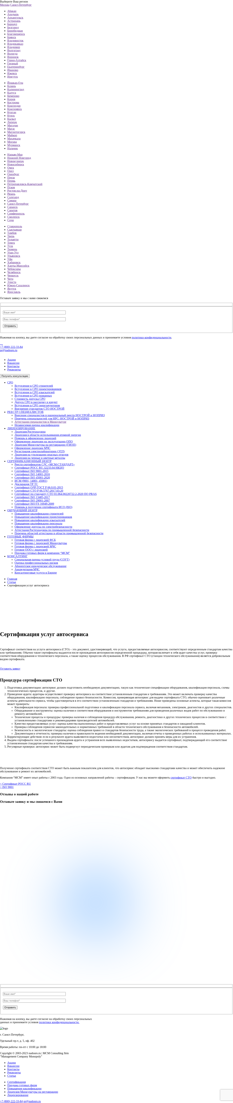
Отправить (10, 326)
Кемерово (13, 95)
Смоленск (13, 216)
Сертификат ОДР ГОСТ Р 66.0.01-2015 (39, 487)
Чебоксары (14, 269)
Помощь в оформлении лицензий (35, 438)
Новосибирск (15, 164)
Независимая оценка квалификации (37, 425)
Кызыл (11, 118)
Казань (11, 86)
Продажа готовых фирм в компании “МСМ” (42, 553)
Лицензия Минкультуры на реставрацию (32, 1091)
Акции (11, 359)
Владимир (13, 47)
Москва (4, 4)
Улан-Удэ (13, 252)
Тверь (10, 236)
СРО (10, 382)
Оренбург (13, 174)
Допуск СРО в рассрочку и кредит (36, 402)
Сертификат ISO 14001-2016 (32, 474)
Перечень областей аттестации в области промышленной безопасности (59, 533)
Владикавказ (15, 43)
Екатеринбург (16, 66)
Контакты (13, 366)
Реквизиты (14, 369)
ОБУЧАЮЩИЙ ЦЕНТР (22, 510)
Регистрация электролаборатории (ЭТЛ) (40, 451)
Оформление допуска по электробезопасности (43, 526)
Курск (11, 115)
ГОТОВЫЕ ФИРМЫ (20, 536)
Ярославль (13, 291)
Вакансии (13, 363)
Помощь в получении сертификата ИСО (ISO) (43, 507)
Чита (10, 278)
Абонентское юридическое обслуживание (40, 566)
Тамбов (12, 232)
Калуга (11, 92)
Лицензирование (17, 1095)
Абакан (11, 11)
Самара (11, 200)
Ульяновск (13, 255)
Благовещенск (16, 34)
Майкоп (12, 135)
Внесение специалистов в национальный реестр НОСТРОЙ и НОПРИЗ (60, 415)
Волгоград (13, 50)
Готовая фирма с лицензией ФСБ (35, 539)
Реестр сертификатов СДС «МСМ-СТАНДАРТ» (45, 464)
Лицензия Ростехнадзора (30, 431)
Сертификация (16, 1082)
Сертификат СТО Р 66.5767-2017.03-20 (39, 490)
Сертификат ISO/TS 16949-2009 (34, 503)
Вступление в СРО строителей (34, 385)
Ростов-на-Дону (17, 190)
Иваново (12, 70)
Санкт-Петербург (21, 4)
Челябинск (14, 272)
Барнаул (12, 24)
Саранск (12, 207)
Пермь (11, 180)
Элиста (11, 282)
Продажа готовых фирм (22, 1085)
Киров (11, 99)
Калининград (15, 89)
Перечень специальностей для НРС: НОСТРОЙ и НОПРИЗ (52, 418)
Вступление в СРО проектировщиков (38, 389)
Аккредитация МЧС (27, 569)
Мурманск (13, 145)
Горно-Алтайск (16, 60)
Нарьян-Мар (15, 154)
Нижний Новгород (19, 157)
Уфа (9, 259)
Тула (10, 246)
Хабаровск (14, 262)
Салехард (13, 197)
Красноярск (14, 109)
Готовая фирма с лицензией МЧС (35, 546)
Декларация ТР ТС (26, 484)
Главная (12, 578)
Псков (11, 187)
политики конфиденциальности (151, 337)
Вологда (12, 53)
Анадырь (13, 14)
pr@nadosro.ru (8, 350)
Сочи (10, 220)
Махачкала (14, 138)
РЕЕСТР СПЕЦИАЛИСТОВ (25, 412)
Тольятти (13, 239)
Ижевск (12, 73)
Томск (11, 242)
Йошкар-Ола (15, 82)
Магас (11, 128)
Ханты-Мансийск (18, 265)
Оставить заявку (10, 668)
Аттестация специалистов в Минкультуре (40, 421)
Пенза (11, 177)
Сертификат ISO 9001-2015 (31, 471)
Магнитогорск (16, 132)
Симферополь (16, 213)
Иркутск (12, 76)
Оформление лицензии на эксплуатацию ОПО (44, 441)
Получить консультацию (14, 376)
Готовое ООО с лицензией (31, 549)
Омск (10, 167)
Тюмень (12, 249)
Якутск (11, 288)
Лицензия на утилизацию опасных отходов (41, 454)
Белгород (13, 27)
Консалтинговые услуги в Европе (36, 572)
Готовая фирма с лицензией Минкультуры (41, 543)
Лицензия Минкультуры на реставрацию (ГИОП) (45, 444)
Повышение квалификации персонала (38, 523)
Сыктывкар (14, 229)
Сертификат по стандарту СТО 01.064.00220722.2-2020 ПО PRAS (56, 493)
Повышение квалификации (24, 1088)
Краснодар (14, 105)
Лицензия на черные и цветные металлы (40, 457)
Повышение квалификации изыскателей (40, 520)
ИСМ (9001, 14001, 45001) (31, 480)
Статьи (11, 582)
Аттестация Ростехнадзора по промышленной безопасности (52, 530)
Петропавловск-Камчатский (24, 184)
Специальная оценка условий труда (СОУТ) (42, 559)
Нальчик (12, 148)
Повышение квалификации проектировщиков (43, 516)
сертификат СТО (181, 777)
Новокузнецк (15, 161)
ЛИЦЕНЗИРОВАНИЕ (21, 428)
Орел (10, 171)
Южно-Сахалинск (18, 285)
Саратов (12, 210)
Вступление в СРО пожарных (33, 395)
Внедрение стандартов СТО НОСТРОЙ (39, 408)
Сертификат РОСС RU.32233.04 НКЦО (39, 467)
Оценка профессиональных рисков (36, 562)
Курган (11, 112)
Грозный (12, 63)
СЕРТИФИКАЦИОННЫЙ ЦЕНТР (29, 461)
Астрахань (13, 20)
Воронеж (13, 56)
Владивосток (15, 40)
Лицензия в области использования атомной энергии (48, 434)
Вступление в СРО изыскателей (35, 392)
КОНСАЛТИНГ (17, 556)
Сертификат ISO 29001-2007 (32, 500)
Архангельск (15, 17)
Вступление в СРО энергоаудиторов (37, 405)
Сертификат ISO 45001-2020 (32, 477)
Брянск (11, 37)
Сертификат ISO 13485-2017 (32, 497)
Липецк (12, 122)
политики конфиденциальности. (59, 1022)
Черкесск (13, 275)
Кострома (13, 102)
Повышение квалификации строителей (39, 513)
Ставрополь (14, 226)
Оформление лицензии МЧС (32, 448)
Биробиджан (15, 30)
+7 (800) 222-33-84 (11, 346)
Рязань (11, 193)
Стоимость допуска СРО (30, 398)
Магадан (12, 125)
